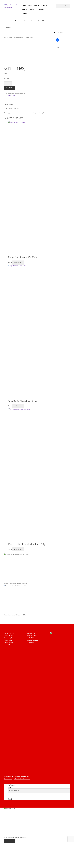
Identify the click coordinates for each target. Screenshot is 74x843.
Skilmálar (32, 9)
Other (44, 21)
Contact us (44, 5)
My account (25, 13)
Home (6, 37)
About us (24, 9)
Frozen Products (16, 21)
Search (10, 787)
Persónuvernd (40, 9)
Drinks (26, 21)
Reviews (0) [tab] (11, 95)
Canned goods (17, 37)
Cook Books (7, 28)
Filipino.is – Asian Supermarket (30, 5)
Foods (5, 21)
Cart (10, 799)
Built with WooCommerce (22, 779)
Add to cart (9, 87)
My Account (11, 785)
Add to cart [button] (18, 262)
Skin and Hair (35, 21)
